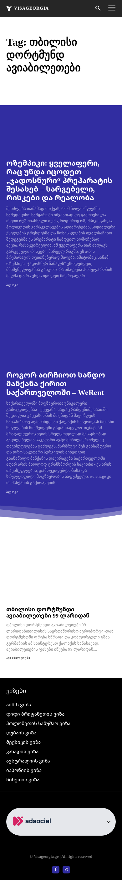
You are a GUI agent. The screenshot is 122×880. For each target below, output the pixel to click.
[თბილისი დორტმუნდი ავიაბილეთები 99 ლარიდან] (61, 571)
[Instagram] (66, 869)
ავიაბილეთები (18, 657)
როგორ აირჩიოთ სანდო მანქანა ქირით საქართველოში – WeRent (55, 383)
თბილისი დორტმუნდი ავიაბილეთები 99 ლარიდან (47, 612)
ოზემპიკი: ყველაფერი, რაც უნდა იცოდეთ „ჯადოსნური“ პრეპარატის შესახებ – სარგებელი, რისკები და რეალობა (59, 180)
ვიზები (16, 690)
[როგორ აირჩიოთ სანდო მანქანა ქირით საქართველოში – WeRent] (61, 331)
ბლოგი (12, 285)
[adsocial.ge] (33, 832)
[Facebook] (55, 869)
